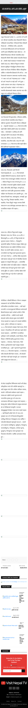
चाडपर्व (18, 3)
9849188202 (18, 694)
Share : (4, 560)
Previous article (7, 565)
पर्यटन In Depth (6, 8)
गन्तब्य (11, 3)
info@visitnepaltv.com (16, 697)
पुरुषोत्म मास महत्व (15, 610)
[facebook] (10, 688)
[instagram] (17, 688)
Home (8, 701)
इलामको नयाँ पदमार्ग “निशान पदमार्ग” (21, 627)
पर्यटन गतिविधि (19, 8)
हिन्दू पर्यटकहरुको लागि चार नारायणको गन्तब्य (22, 640)
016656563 (12, 694)
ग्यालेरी (13, 8)
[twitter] (14, 688)
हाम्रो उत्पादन (24, 3)
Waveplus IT (15, 706)
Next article (22, 565)
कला (15, 3)
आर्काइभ (25, 8)
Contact (20, 701)
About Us (13, 701)
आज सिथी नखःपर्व (15, 617)
